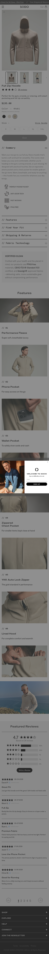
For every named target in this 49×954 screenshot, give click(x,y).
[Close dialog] (47, 462)
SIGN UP (37, 484)
